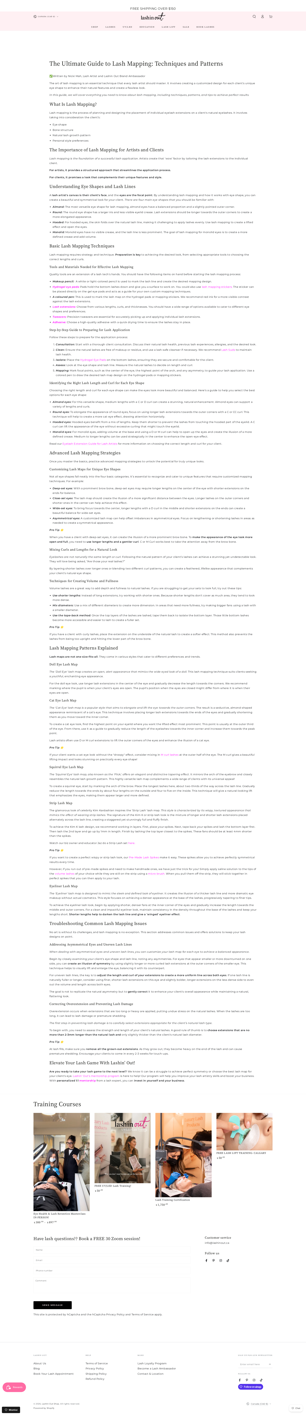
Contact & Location (151, 1373)
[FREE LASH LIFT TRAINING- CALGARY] (244, 1131)
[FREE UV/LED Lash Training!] (123, 1148)
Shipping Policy (96, 1373)
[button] (254, 16)
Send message (52, 1305)
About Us (39, 1363)
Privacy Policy (115, 1314)
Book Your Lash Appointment (53, 1373)
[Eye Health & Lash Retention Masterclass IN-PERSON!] (61, 1162)
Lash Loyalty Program (152, 1363)
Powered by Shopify (44, 1408)
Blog (36, 1368)
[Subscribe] (271, 1364)
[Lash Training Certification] (183, 1155)
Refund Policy (95, 1378)
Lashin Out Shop (50, 1404)
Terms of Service (142, 1314)
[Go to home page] (153, 16)
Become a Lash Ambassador (157, 1368)
